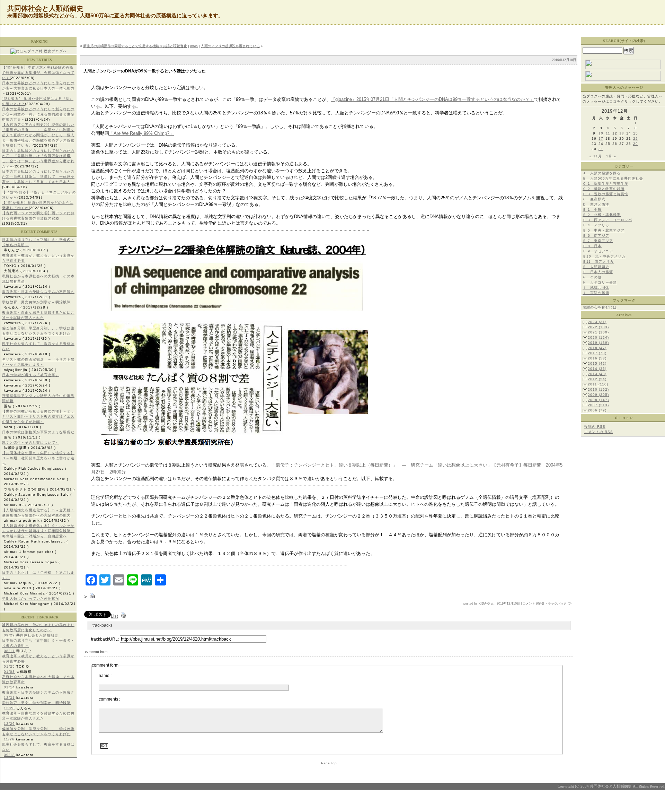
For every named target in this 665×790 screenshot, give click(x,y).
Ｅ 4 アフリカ (596, 225)
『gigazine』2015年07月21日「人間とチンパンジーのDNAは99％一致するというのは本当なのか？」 (432, 99)
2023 (597, 322)
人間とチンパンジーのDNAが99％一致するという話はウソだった (144, 71)
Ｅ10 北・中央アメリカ (604, 256)
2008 (598, 400)
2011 (598, 384)
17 (600, 138)
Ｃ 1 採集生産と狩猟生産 (605, 183)
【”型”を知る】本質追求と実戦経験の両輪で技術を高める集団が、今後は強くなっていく (38, 73)
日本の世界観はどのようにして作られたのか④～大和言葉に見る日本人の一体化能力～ (38, 88)
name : (105, 675)
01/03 (9, 672)
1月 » (611, 156)
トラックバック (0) (558, 603)
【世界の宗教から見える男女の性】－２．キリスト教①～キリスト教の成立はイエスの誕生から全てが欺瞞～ (38, 416)
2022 (598, 327)
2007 (598, 405)
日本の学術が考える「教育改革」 (30, 375)
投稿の (594, 426)
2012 (597, 379)
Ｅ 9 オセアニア (598, 251)
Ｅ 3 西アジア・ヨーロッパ (607, 220)
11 (608, 133)
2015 (597, 363)
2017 (597, 353)
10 (600, 133)
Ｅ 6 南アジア (596, 235)
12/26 (9, 724)
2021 (598, 332)
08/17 (9, 651)
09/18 (9, 755)
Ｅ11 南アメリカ (598, 261)
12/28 (9, 708)
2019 (598, 343)
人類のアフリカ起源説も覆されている (230, 46)
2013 (597, 374)
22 (635, 138)
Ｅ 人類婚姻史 (596, 267)
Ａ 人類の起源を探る (602, 173)
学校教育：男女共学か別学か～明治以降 (36, 302)
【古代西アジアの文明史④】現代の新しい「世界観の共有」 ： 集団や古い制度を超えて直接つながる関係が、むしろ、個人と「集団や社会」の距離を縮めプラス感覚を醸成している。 (38, 135)
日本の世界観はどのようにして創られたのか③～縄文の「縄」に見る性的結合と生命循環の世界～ (38, 114)
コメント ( (530, 603)
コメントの (598, 432)
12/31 (9, 698)
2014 (597, 369)
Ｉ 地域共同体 (596, 287)
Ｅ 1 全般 (592, 209)
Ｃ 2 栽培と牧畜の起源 (603, 189)
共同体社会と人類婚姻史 (37, 635)
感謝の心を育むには (600, 307)
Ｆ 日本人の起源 (598, 272)
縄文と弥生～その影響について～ (30, 442)
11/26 (9, 739)
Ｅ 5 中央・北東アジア (603, 230)
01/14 (9, 687)
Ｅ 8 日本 (592, 246)
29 (635, 144)
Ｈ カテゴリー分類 (600, 282)
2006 (597, 410)
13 (621, 133)
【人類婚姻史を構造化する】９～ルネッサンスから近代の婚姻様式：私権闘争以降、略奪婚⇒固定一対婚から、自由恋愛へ (38, 531)
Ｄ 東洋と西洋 (596, 204)
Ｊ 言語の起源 (596, 293)
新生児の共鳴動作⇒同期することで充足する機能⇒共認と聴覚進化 (135, 46)
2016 (597, 358)
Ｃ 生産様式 (594, 199)
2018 (597, 348)
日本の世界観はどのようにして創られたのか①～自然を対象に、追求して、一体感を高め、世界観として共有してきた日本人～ (38, 177)
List (114, 616)
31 (600, 149)
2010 (598, 389)
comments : (109, 699)
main (194, 46)
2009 (598, 395)
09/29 (9, 635)
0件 (539, 603)
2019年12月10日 (508, 603)
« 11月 (595, 156)
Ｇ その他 (592, 277)
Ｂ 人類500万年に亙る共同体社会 (613, 178)
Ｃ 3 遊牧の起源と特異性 (605, 194)
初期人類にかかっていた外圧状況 (30, 598)
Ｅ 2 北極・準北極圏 (602, 215)
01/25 (9, 666)
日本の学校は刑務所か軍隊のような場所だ (38, 432)
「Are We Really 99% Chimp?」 (141, 133)
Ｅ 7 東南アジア (598, 241)
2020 (598, 337)
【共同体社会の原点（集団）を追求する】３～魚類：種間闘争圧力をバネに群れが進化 (38, 458)
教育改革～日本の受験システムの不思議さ (38, 292)
